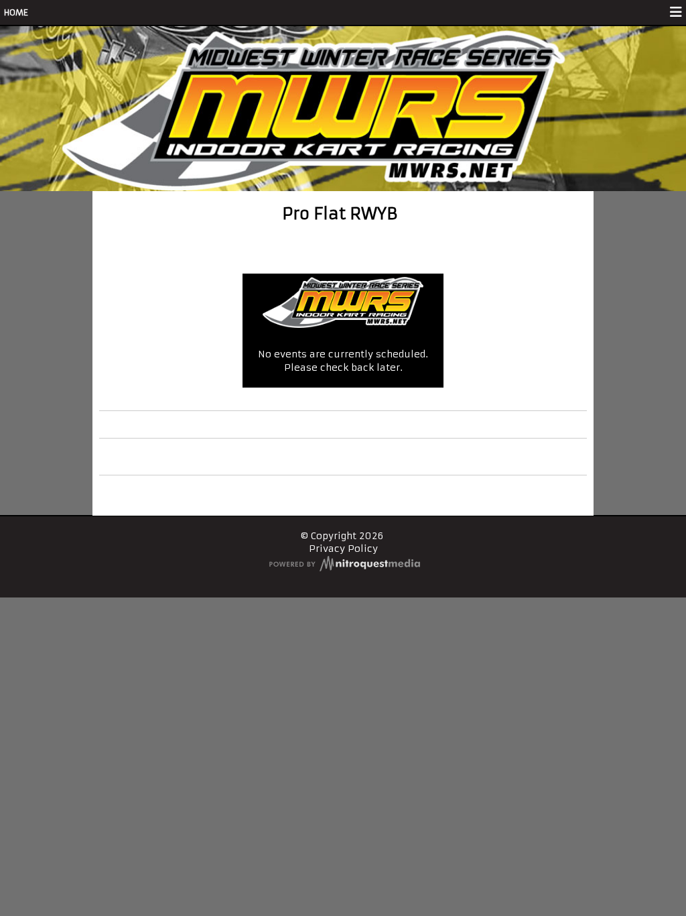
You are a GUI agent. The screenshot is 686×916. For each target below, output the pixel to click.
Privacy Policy (343, 548)
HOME (16, 12)
